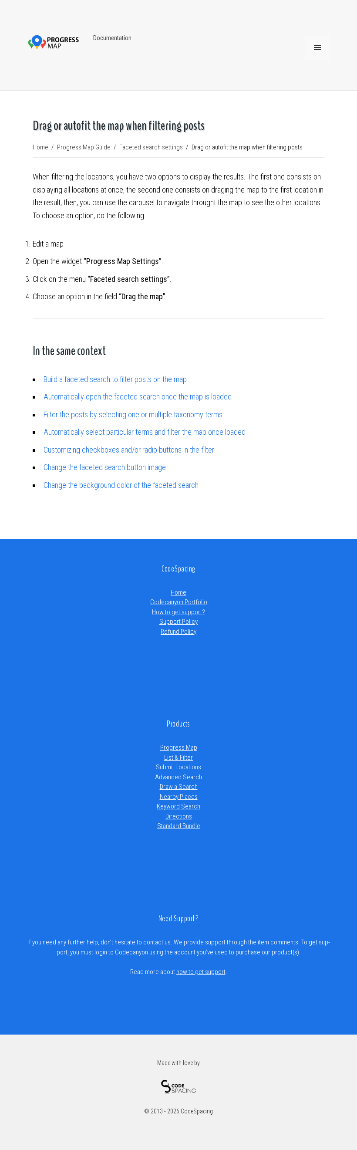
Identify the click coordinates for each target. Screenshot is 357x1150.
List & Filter (178, 757)
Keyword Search (178, 806)
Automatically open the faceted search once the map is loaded (138, 396)
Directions (178, 816)
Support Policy (178, 622)
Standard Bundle (178, 826)
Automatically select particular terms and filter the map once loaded (145, 431)
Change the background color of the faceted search (121, 485)
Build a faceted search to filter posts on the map (115, 379)
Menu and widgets (317, 59)
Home (178, 592)
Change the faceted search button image (105, 467)
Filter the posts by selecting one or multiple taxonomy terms (133, 414)
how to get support (201, 972)
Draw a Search (179, 787)
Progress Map (178, 747)
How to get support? (178, 612)
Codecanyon (131, 952)
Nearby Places (179, 797)
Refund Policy (178, 632)
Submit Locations (178, 767)
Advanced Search (178, 777)
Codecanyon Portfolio (178, 602)
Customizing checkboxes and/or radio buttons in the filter (129, 449)
